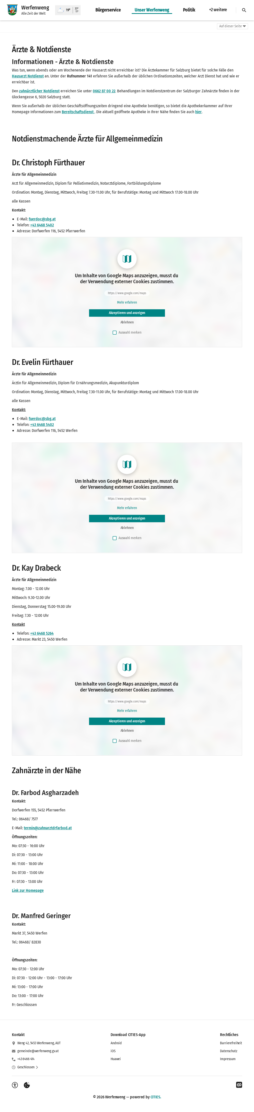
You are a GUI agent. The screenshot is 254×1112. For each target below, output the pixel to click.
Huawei (116, 1059)
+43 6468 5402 (42, 225)
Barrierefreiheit (231, 1043)
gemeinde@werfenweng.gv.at (38, 1051)
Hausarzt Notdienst (28, 76)
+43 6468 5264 (42, 633)
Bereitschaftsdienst (78, 111)
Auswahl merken (130, 332)
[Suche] (244, 10)
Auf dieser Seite (230, 26)
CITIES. (156, 1097)
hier (198, 111)
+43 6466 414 (25, 1059)
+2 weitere (218, 9)
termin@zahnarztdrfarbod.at (48, 828)
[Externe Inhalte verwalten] (27, 1085)
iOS (113, 1051)
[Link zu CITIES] (239, 1085)
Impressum (228, 1059)
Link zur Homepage (28, 890)
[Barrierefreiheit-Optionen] (15, 1085)
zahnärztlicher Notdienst (39, 91)
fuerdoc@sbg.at (42, 219)
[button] (27, 1067)
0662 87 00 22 (104, 91)
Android (116, 1043)
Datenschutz (228, 1051)
